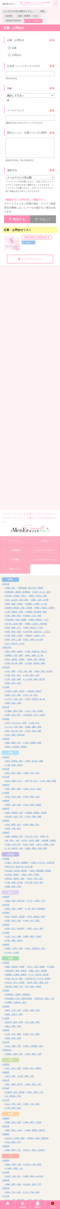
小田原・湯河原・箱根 (35, 663)
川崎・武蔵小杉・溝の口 (36, 651)
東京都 (9, 16)
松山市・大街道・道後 (15, 1138)
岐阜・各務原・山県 (14, 813)
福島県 (6, 944)
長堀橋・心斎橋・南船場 (16, 975)
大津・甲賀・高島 (13, 1034)
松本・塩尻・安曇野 (33, 805)
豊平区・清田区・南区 (15, 879)
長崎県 (6, 1180)
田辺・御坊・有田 (33, 1054)
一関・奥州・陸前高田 (35, 909)
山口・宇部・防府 (13, 1104)
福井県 (6, 785)
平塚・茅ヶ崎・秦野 (14, 663)
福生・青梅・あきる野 (34, 639)
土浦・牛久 (34, 723)
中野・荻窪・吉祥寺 (14, 635)
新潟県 (6, 757)
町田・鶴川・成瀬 (13, 632)
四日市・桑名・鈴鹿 (14, 1022)
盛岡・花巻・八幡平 (14, 909)
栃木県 (6, 707)
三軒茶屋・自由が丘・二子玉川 (37, 632)
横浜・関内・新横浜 (14, 651)
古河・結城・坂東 (33, 731)
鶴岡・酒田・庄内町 (33, 936)
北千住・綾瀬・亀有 (14, 624)
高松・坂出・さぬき (14, 1130)
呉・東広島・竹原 (13, 1096)
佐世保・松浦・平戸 (33, 1184)
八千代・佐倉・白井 (14, 699)
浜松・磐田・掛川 (13, 825)
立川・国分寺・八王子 (15, 644)
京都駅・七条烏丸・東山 (16, 1002)
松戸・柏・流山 (31, 695)
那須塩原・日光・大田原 (35, 715)
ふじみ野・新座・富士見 (35, 679)
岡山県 (6, 1080)
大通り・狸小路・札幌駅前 (17, 863)
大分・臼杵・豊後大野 (15, 1200)
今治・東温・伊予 (13, 1142)
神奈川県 (7, 647)
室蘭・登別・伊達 (13, 886)
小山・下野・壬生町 (34, 711)
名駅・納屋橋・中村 (14, 836)
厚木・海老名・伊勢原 (15, 659)
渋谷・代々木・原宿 (42, 592)
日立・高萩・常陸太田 (15, 735)
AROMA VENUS (13, 21)
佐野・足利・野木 (13, 715)
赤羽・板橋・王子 (13, 628)
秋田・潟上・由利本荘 (15, 928)
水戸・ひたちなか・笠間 (16, 723)
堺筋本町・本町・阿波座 (16, 971)
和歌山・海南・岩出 (14, 1054)
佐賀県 (6, 1172)
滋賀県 (6, 1030)
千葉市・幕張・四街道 (15, 691)
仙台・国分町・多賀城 (15, 917)
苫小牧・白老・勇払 (34, 882)
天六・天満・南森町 (36, 967)
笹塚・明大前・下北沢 (34, 628)
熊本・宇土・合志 (13, 1192)
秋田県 (6, 925)
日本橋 (51, 967)
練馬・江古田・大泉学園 (36, 624)
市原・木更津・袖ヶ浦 (35, 699)
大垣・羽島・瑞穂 (33, 816)
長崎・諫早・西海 (13, 1184)
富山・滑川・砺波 (13, 773)
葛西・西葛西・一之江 (28, 16)
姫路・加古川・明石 (14, 1014)
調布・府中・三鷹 (13, 639)
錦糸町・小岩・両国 (33, 616)
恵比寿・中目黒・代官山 (16, 596)
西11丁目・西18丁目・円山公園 (19, 867)
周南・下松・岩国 (32, 1104)
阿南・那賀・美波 (13, 1122)
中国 (10, 1060)
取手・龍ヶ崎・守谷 (14, 731)
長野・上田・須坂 (13, 805)
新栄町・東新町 (49, 840)
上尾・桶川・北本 (32, 675)
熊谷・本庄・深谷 (13, 683)
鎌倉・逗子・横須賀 (36, 659)
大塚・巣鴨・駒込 (13, 616)
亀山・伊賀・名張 (13, 1026)
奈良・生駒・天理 (13, 1046)
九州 (10, 1156)
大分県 (6, 1196)
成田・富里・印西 (13, 703)
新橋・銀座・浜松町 (14, 604)
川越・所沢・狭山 (13, 675)
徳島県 (6, 1118)
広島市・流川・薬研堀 (15, 1092)
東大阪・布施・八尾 (14, 986)
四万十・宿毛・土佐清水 (35, 1150)
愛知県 (6, 832)
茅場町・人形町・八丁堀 (36, 604)
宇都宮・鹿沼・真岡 (14, 711)
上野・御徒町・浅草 (14, 612)
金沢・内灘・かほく (14, 781)
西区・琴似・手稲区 (31, 874)
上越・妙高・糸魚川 (14, 765)
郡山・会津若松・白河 (35, 948)
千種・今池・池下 (13, 844)
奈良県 (6, 1042)
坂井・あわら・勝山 (33, 789)
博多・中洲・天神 (13, 1164)
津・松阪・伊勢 (32, 1022)
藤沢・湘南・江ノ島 (34, 655)
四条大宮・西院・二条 (45, 998)
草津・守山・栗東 (32, 1034)
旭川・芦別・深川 (35, 879)
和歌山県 (7, 1050)
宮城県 (6, 913)
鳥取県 (6, 1064)
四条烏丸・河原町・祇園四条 (18, 994)
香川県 (6, 1126)
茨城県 (6, 719)
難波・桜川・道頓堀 (38, 971)
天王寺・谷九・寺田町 (15, 982)
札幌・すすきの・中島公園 (43, 863)
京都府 (6, 990)
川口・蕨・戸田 (25, 671)
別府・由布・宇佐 (35, 1200)
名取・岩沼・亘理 (13, 921)
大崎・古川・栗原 (32, 921)
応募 (14, 48)
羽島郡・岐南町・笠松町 (36, 813)
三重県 (6, 1018)
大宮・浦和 (10, 671)
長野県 (6, 801)
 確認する (17, 219)
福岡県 (6, 1160)
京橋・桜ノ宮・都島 (14, 979)
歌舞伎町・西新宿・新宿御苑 (18, 592)
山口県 (6, 1100)
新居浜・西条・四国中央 (38, 1138)
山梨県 (6, 793)
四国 (10, 1114)
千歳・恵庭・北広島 (14, 882)
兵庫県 (6, 1006)
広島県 (6, 1088)
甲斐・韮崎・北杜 (32, 797)
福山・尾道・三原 (35, 1092)
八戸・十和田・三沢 (36, 901)
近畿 (10, 958)
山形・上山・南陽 (13, 936)
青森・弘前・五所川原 (15, 901)
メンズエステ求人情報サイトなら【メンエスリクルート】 (18, 11)
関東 (42, 11)
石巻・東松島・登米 (36, 917)
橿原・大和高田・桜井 (34, 1046)
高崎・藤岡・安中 (13, 743)
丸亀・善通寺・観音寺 (35, 1130)
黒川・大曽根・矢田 (46, 844)
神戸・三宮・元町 (13, 1010)
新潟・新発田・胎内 (14, 761)
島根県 (6, 1072)
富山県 (6, 769)
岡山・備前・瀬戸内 (14, 1084)
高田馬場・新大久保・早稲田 (31, 588)
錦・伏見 (10, 840)
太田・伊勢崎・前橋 (33, 743)
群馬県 (6, 739)
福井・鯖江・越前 (13, 789)
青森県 (6, 897)
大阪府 (6, 963)
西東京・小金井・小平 (35, 635)
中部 (10, 752)
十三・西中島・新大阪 (39, 975)
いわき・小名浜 (12, 952)
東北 (10, 892)
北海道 (10, 854)
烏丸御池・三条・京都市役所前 (19, 998)
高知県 (6, 1146)
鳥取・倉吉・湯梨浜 (33, 1068)
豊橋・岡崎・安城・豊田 (36, 848)
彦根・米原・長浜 (13, 1038)
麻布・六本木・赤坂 (38, 596)
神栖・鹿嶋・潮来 (33, 727)
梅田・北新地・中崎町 (15, 967)
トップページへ (31, 259)
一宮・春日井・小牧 (14, 848)
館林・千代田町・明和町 (16, 747)
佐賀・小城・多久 (13, 1176)
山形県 (6, 932)
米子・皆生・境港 (13, 1068)
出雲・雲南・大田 (26, 1076)
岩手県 (6, 905)
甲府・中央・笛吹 (13, 797)
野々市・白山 (32, 781)
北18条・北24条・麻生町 (16, 871)
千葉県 (6, 687)
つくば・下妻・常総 (14, 727)
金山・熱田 (29, 844)
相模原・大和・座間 (14, 655)
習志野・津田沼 (34, 691)
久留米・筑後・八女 (14, 1168)
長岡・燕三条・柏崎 (34, 761)
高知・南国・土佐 (13, 1150)
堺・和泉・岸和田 (33, 986)
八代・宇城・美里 (32, 1192)
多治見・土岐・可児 (14, 816)
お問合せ (17, 55)
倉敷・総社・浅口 (33, 1084)
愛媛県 (6, 1134)
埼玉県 (6, 667)
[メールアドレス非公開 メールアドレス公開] (30, 177)
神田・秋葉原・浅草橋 (45, 608)
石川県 (6, 777)
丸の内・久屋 (32, 836)
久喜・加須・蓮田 (13, 679)
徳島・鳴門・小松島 (33, 1122)
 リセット (43, 219)
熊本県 (6, 1188)
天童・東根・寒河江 (14, 940)
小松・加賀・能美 (48, 781)
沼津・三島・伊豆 (13, 828)
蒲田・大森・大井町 (40, 600)
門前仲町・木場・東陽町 (16, 620)
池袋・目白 (10, 588)
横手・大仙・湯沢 (35, 928)
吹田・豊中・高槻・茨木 (38, 982)
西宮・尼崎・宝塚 (32, 1010)
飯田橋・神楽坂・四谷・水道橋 (19, 608)
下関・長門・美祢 (13, 1108)
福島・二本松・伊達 (14, 948)
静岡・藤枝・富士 (32, 825)
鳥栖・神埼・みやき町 (34, 1176)
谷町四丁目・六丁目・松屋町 (38, 979)
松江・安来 (10, 1076)
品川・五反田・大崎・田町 (17, 600)
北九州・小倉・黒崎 (33, 1164)
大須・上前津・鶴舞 (31, 840)
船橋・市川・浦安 (13, 695)
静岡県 (6, 820)
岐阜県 (6, 809)
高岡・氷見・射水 (32, 773)
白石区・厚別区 (12, 874)
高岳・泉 (45, 836)
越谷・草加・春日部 (44, 671)
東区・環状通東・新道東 (41, 871)
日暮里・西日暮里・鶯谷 (36, 612)
